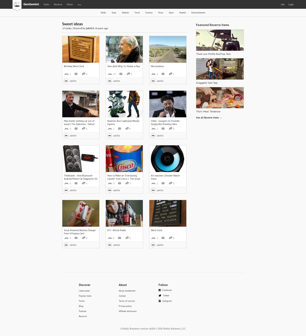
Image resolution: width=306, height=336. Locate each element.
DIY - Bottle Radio (116, 230)
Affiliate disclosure (128, 311)
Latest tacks (84, 290)
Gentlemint (26, 5)
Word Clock (156, 230)
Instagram (167, 301)
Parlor (70, 4)
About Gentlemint (127, 290)
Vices (160, 12)
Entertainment (198, 12)
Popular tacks (85, 295)
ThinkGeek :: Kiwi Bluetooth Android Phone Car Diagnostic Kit (81, 177)
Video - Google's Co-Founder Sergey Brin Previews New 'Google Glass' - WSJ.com (165, 124)
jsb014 (90, 28)
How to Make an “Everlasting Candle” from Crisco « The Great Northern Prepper (123, 178)
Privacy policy (125, 306)
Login (291, 4)
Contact (122, 295)
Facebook (167, 290)
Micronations (157, 66)
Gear (114, 12)
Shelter (125, 12)
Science (149, 12)
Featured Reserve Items (212, 25)
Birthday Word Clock (74, 66)
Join (283, 4)
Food (137, 12)
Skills (103, 12)
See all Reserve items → (209, 117)
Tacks (46, 4)
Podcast (82, 311)
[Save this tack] (93, 47)
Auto (171, 12)
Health (182, 12)
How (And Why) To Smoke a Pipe (123, 66)
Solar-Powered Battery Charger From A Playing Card (80, 232)
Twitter (166, 295)
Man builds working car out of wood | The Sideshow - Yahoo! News (79, 124)
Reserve (58, 4)
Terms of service (127, 300)
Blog (81, 306)
